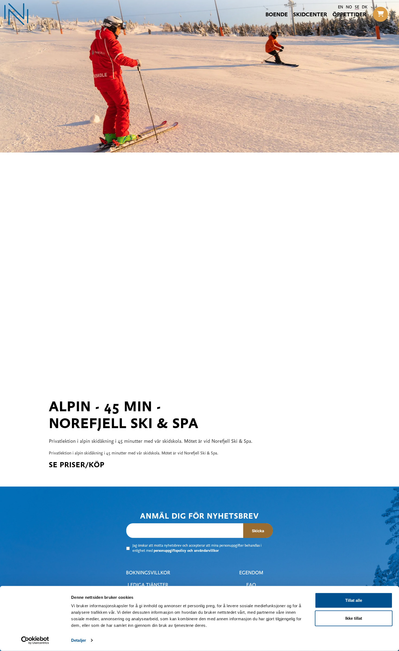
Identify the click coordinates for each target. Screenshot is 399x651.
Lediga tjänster (148, 585)
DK (365, 7)
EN (340, 7)
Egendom (251, 573)
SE (357, 7)
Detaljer (78, 640)
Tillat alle (353, 600)
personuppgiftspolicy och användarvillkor (186, 551)
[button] (380, 14)
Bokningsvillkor (148, 573)
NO (349, 7)
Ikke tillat (353, 618)
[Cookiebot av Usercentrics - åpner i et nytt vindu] (35, 640)
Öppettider (349, 15)
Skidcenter (310, 15)
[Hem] (16, 14)
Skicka (258, 530)
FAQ (251, 585)
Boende (276, 15)
